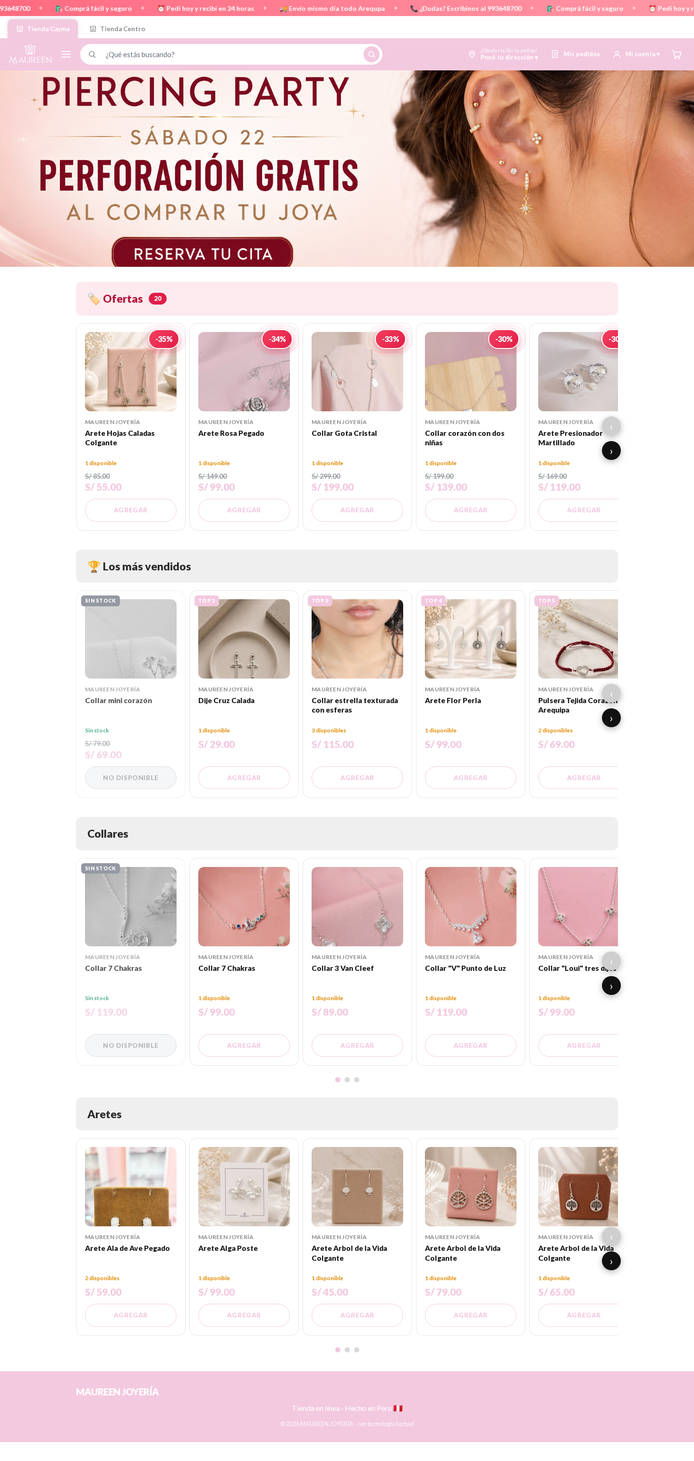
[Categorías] (66, 54)
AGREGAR (131, 510)
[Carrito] (677, 54)
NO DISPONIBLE (131, 777)
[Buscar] (372, 54)
